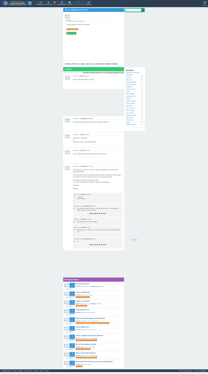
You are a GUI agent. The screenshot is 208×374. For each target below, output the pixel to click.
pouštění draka (70, 29)
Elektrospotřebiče (131, 82)
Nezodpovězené (62, 4)
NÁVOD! (20, 370)
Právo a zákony (130, 103)
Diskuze (128, 77)
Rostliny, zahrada (131, 115)
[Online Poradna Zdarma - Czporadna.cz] (18, 3)
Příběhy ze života (131, 124)
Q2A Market (203, 370)
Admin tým (35, 370)
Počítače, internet (131, 101)
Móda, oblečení (88, 312)
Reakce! (55, 4)
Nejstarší (107, 72)
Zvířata (128, 122)
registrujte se (90, 64)
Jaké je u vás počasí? (83, 301)
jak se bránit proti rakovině (91, 340)
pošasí (77, 305)
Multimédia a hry (131, 96)
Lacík (90, 286)
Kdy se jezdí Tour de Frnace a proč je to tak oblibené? (94, 361)
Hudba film (129, 86)
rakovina (82, 340)
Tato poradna (130, 112)
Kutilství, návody (131, 89)
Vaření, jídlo (129, 117)
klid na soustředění (80, 348)
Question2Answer (188, 370)
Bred (79, 76)
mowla (79, 134)
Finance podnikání (131, 84)
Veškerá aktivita (40, 4)
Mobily (128, 91)
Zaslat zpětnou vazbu (6, 370)
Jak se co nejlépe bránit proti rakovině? (89, 335)
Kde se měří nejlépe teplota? (86, 353)
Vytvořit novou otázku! (79, 4)
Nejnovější (112, 72)
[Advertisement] (93, 47)
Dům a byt (129, 79)
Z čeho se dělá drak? (83, 292)
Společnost (129, 105)
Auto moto (129, 75)
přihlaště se (75, 64)
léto (81, 305)
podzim (76, 29)
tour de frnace (79, 366)
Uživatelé (69, 4)
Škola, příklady (89, 329)
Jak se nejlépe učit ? (83, 327)
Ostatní (77, 21)
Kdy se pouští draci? (82, 284)
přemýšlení (87, 348)
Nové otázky (48, 4)
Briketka (79, 118)
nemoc (77, 340)
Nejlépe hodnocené (119, 72)
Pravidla (41, 370)
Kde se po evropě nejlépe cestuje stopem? (90, 318)
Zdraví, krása (88, 338)
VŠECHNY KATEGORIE (132, 72)
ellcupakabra (81, 206)
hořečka (89, 357)
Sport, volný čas (88, 321)
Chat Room (88, 4)
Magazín (47, 370)
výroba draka (86, 297)
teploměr (94, 357)
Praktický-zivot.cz (28, 370)
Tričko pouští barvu (82, 310)
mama (79, 150)
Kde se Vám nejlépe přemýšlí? (86, 344)
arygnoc (79, 166)
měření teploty (79, 357)
